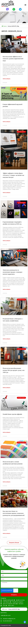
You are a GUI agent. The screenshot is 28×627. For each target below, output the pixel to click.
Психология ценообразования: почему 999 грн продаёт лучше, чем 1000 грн (13, 370)
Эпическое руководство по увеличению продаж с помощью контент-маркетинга (12, 272)
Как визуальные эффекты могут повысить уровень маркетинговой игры (13, 58)
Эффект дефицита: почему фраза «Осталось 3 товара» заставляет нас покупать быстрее (13, 175)
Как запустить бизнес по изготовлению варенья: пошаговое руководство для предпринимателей (13, 513)
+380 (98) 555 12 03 (5, 615)
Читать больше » (7, 78)
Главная (5, 26)
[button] (25, 5)
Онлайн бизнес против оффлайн (12, 414)
